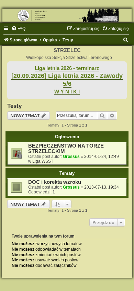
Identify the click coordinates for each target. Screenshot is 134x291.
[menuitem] (18, 28)
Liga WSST (42, 161)
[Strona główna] (67, 15)
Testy (14, 106)
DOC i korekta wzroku (54, 182)
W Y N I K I (67, 91)
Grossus (71, 156)
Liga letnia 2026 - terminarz (67, 68)
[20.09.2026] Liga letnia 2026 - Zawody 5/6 (67, 79)
